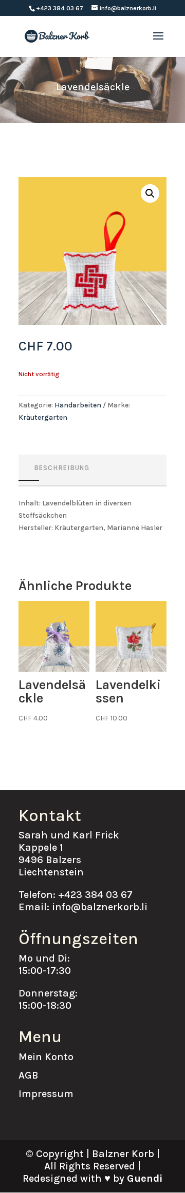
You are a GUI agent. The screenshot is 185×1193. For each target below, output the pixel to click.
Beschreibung (61, 468)
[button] (150, 193)
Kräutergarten (42, 417)
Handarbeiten (77, 405)
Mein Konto (45, 1057)
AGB (28, 1075)
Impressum (45, 1094)
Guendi (144, 1178)
